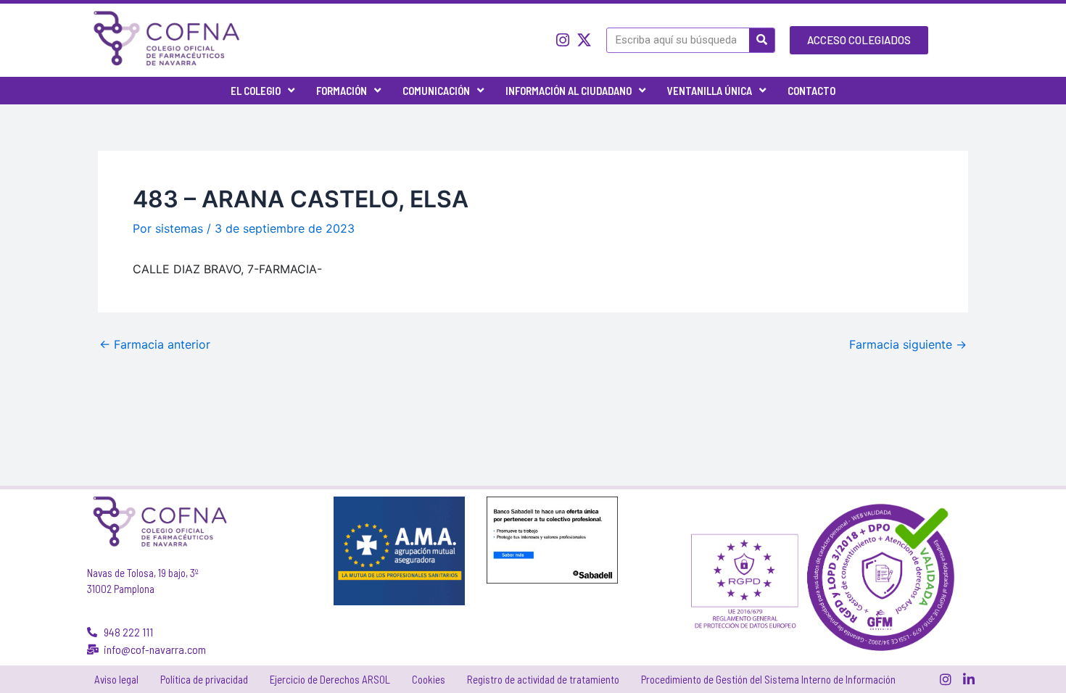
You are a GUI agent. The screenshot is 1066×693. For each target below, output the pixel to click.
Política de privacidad (204, 679)
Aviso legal (116, 679)
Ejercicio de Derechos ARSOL (330, 679)
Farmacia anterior (154, 344)
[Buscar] (761, 40)
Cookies (428, 679)
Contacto (811, 90)
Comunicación (436, 90)
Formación (341, 90)
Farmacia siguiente (908, 344)
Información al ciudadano (568, 90)
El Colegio (256, 90)
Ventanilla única (709, 90)
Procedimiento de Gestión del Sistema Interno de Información (768, 679)
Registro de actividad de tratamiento (543, 679)
